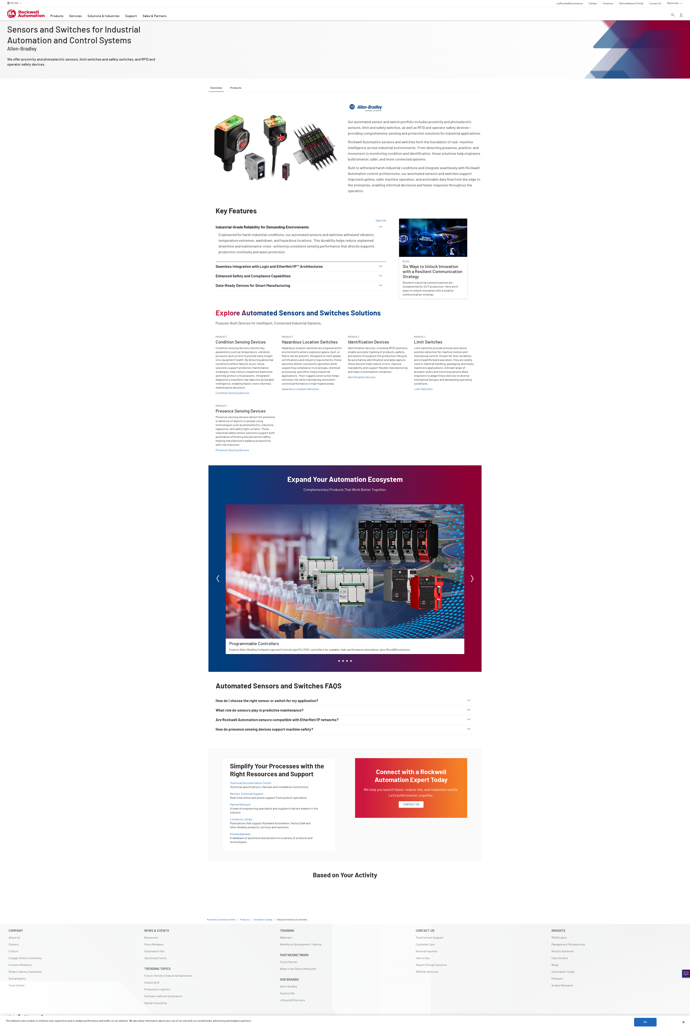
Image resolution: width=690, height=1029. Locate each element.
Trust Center (17, 985)
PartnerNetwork (240, 804)
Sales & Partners (155, 16)
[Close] (683, 1022)
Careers (14, 944)
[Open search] (673, 15)
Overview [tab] (216, 87)
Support (131, 16)
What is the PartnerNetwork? (298, 969)
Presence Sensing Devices (232, 450)
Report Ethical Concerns (431, 965)
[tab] (339, 661)
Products (56, 16)
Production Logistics (157, 989)
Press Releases (154, 944)
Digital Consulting (155, 1003)
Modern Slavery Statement (25, 971)
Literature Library (241, 819)
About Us (14, 937)
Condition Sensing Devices (232, 393)
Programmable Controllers (242, 506)
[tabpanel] (345, 498)
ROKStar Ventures (427, 971)
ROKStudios (559, 937)
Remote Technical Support (246, 793)
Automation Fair (154, 951)
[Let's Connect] (686, 974)
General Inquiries (426, 951)
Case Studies (559, 958)
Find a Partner (289, 962)
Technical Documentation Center (251, 783)
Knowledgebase (240, 834)
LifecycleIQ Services (292, 1000)
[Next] (472, 579)
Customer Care (425, 944)
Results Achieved (562, 951)
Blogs (555, 965)
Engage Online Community (25, 958)
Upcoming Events (155, 958)
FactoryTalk (287, 993)
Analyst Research (562, 985)
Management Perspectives (568, 944)
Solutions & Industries (103, 16)
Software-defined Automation (163, 996)
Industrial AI (151, 982)
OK (645, 1022)
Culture (13, 951)
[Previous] (218, 579)
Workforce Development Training (300, 944)
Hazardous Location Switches (300, 389)
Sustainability (17, 978)
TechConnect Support (429, 937)
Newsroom (151, 937)
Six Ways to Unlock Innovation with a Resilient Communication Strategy (427, 222)
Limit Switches (423, 389)
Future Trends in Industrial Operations (168, 975)
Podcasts (557, 978)
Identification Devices (362, 377)
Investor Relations (20, 965)
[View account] (681, 15)
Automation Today (562, 971)
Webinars (286, 937)
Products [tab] (236, 87)
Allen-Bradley (288, 986)
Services (75, 16)
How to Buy (423, 958)
